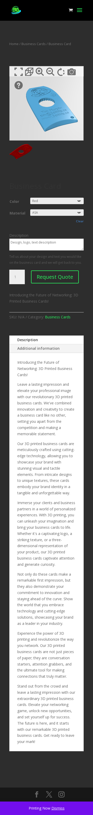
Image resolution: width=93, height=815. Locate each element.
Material (17, 213)
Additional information (38, 348)
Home (14, 43)
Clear (80, 221)
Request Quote (55, 276)
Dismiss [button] (58, 808)
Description (27, 339)
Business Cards (33, 43)
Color (14, 201)
